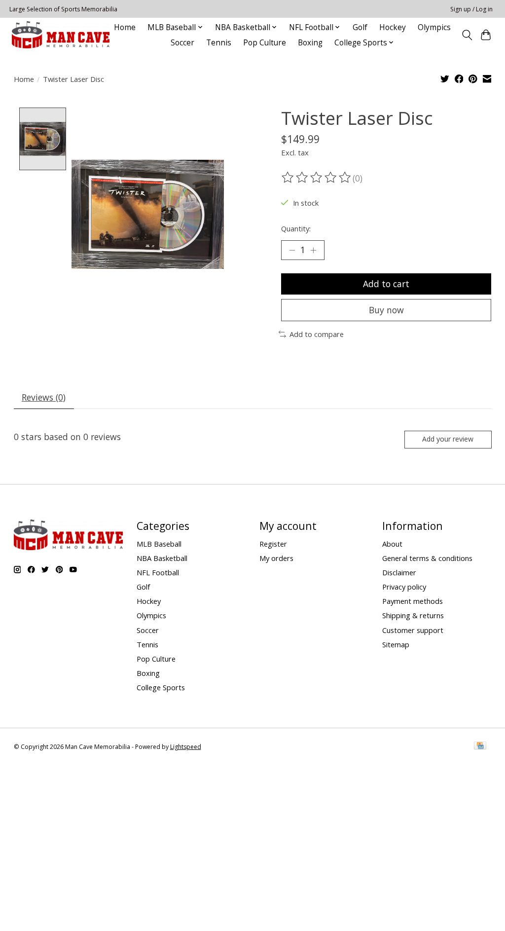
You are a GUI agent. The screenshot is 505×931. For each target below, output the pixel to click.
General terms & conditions (427, 558)
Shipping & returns (413, 615)
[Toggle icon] (467, 35)
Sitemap (395, 644)
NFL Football (158, 572)
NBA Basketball (162, 558)
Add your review (447, 439)
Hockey (392, 27)
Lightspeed (185, 747)
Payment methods (412, 601)
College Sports (161, 687)
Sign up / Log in (471, 9)
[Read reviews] (317, 177)
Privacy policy (404, 587)
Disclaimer (399, 572)
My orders (276, 558)
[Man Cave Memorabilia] (60, 34)
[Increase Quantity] (313, 250)
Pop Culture (264, 42)
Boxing (310, 42)
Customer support (412, 630)
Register (273, 544)
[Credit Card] (480, 746)
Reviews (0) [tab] (44, 397)
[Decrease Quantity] (292, 250)
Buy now (386, 310)
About (392, 544)
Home (125, 27)
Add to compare (316, 334)
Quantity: (296, 228)
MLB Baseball (159, 544)
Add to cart (386, 284)
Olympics (434, 27)
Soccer (182, 42)
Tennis (218, 42)
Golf (360, 27)
